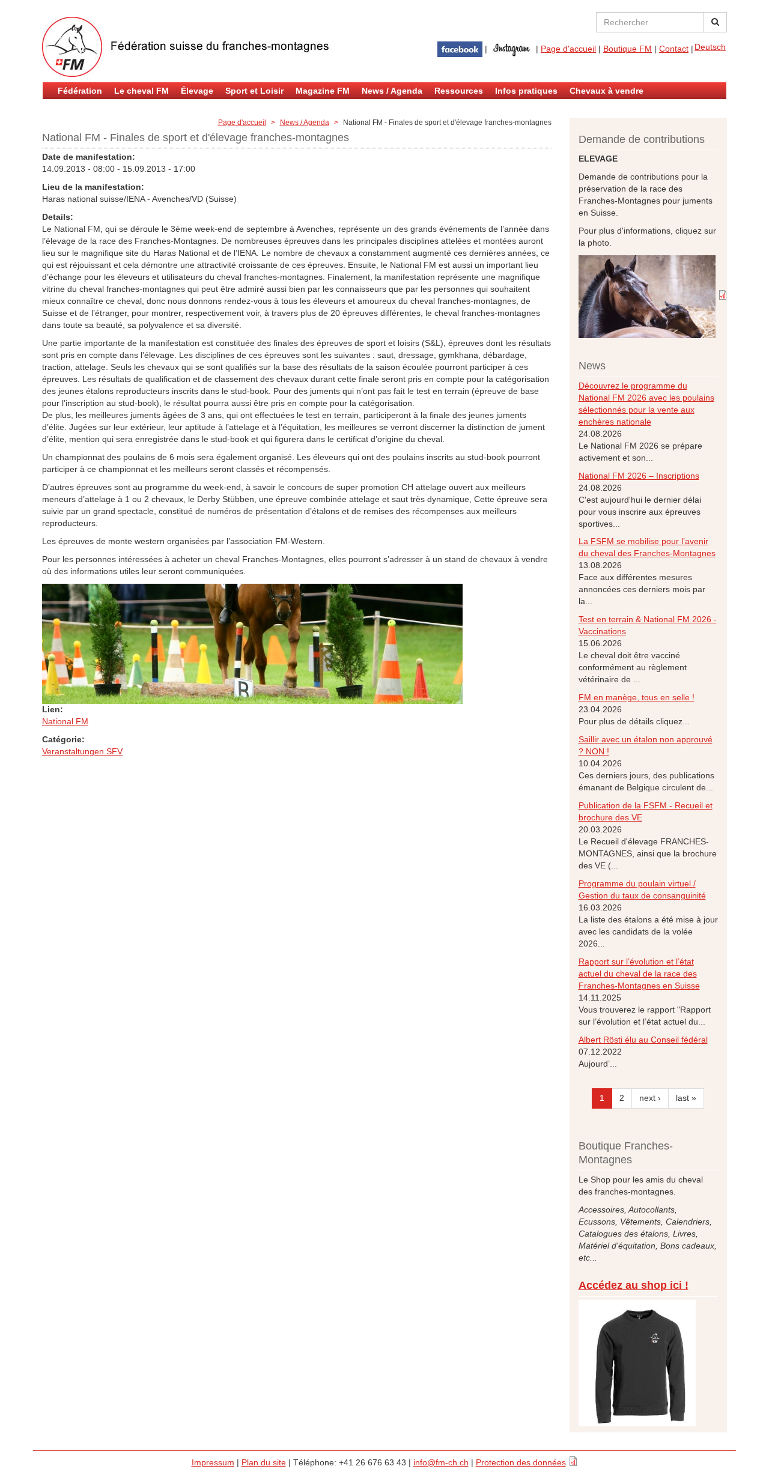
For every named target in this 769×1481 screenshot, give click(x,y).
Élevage (197, 90)
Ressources (458, 90)
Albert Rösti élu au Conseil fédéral (643, 1039)
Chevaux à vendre (606, 90)
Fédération (80, 90)
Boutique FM (627, 48)
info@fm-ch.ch (441, 1462)
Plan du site (264, 1462)
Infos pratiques (526, 90)
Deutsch (710, 47)
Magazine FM (323, 90)
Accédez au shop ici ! (633, 1285)
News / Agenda (392, 90)
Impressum (213, 1462)
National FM (65, 721)
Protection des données (521, 1462)
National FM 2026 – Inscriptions (639, 475)
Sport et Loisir (254, 90)
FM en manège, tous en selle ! (637, 697)
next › (650, 1098)
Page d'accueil (568, 48)
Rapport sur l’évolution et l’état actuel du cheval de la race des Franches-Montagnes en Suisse (639, 973)
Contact (673, 48)
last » (686, 1098)
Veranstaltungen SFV (82, 751)
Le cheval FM (141, 90)
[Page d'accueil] (186, 47)
